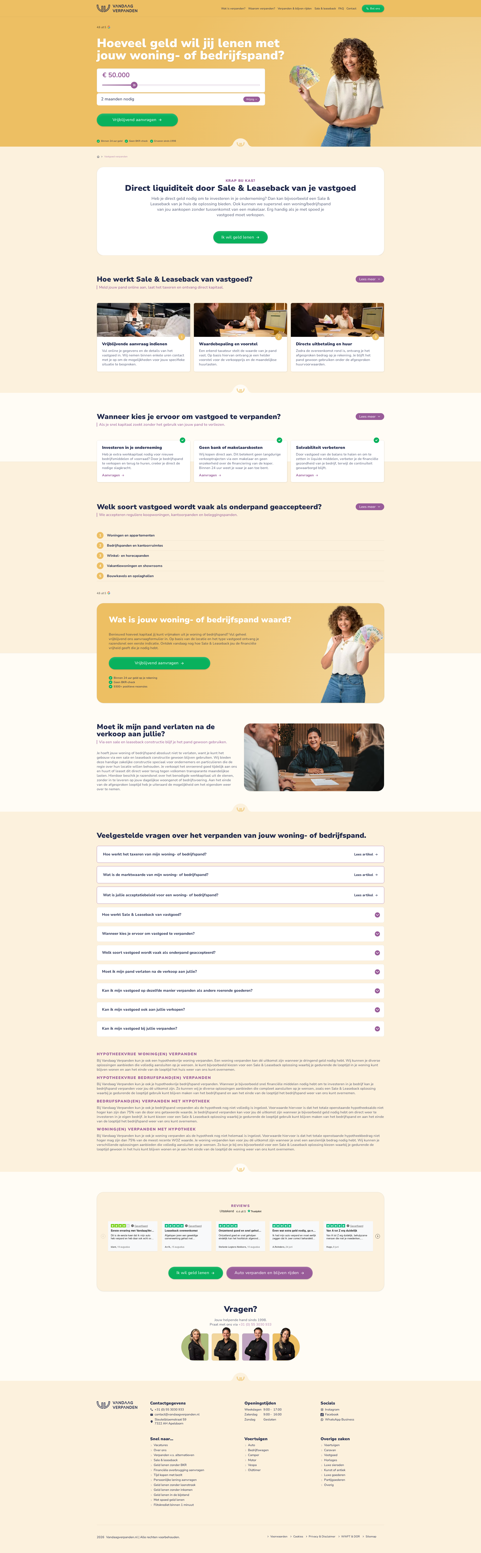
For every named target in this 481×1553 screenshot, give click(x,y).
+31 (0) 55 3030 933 (255, 1324)
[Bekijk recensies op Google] (103, 27)
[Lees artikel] (240, 854)
